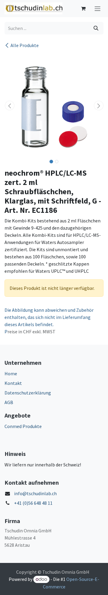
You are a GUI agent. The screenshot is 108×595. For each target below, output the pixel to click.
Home (10, 373)
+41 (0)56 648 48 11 (33, 503)
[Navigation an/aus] (98, 8)
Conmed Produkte (23, 426)
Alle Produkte (24, 45)
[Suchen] (96, 28)
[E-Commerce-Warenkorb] (83, 8)
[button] (9, 105)
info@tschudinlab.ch (35, 493)
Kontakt (13, 383)
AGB (8, 402)
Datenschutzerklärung (27, 393)
